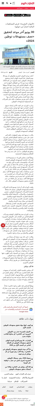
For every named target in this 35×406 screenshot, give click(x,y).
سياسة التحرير (8, 374)
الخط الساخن (20, 387)
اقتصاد (11, 387)
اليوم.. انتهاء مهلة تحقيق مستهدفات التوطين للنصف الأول (17, 326)
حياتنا (27, 390)
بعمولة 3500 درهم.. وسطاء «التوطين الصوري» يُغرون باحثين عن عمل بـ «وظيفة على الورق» (17, 360)
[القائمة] (7, 3)
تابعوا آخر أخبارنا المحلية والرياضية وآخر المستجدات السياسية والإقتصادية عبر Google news (15, 309)
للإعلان (16, 381)
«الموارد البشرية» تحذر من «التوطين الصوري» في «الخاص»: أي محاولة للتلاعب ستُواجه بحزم (17, 334)
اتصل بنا (4, 378)
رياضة (20, 390)
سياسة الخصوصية (14, 378)
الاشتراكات (23, 381)
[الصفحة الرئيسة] (27, 2)
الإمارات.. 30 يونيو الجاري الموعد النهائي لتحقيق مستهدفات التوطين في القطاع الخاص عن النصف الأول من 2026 (18, 343)
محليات (30, 387)
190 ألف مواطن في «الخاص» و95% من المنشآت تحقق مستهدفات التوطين (18, 368)
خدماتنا (10, 381)
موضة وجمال (10, 390)
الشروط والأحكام (27, 378)
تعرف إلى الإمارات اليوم (23, 374)
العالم (4, 387)
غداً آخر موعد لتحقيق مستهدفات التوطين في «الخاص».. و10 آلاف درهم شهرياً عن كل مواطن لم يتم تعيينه (17, 351)
